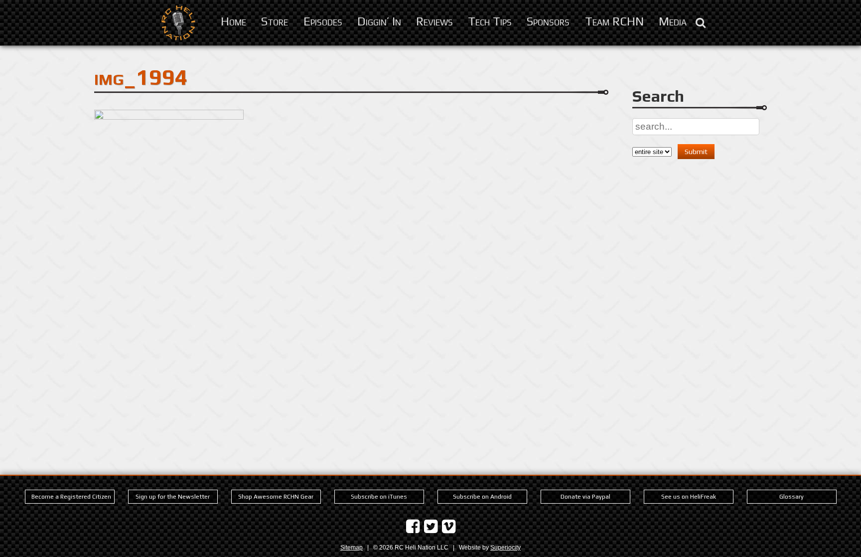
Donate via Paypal (585, 496)
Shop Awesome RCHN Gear (275, 496)
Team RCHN (614, 21)
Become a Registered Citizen (71, 496)
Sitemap (351, 547)
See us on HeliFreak (688, 496)
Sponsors (548, 21)
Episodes (322, 21)
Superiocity (505, 547)
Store (274, 21)
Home (233, 21)
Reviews (434, 21)
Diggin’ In (379, 21)
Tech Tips (490, 21)
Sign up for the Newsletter (173, 496)
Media (673, 21)
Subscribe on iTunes (379, 496)
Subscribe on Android (482, 496)
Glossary (791, 496)
